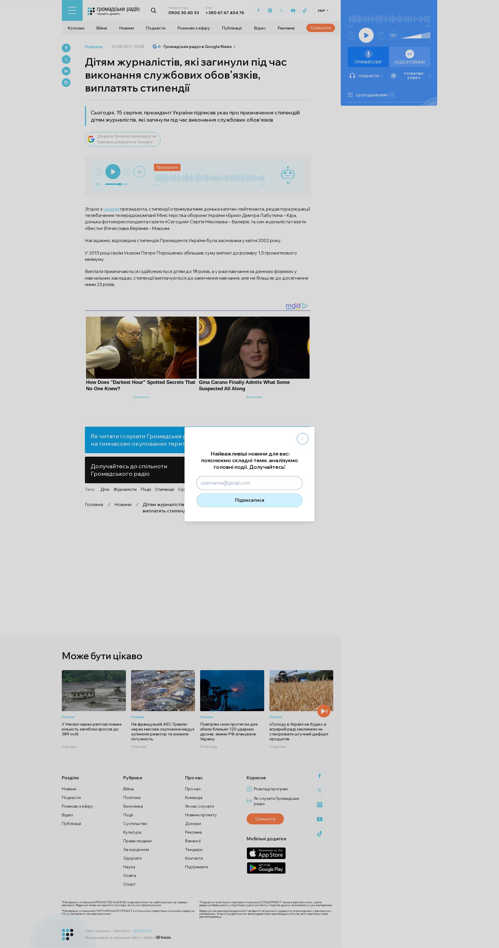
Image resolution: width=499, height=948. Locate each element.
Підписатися (249, 500)
